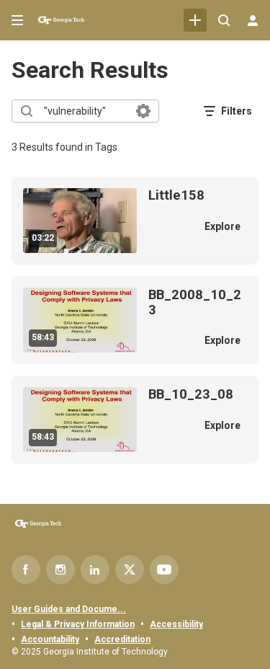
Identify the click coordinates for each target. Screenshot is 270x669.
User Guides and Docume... (69, 609)
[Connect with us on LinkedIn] (95, 569)
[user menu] (252, 20)
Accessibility (176, 624)
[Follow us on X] (129, 569)
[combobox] (84, 111)
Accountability (50, 639)
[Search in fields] (143, 111)
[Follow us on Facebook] (26, 569)
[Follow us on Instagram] (60, 569)
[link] (195, 20)
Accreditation (122, 639)
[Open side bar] (17, 20)
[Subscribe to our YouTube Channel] (164, 569)
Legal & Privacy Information (78, 624)
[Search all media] (223, 20)
